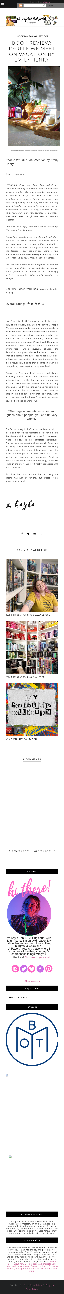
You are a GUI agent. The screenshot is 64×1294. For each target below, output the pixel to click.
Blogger (46, 2)
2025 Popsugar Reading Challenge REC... (28, 615)
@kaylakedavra (32, 981)
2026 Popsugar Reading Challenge (25, 677)
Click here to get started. (38, 957)
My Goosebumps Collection (21, 739)
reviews (43, 36)
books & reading (27, 36)
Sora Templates (33, 1285)
